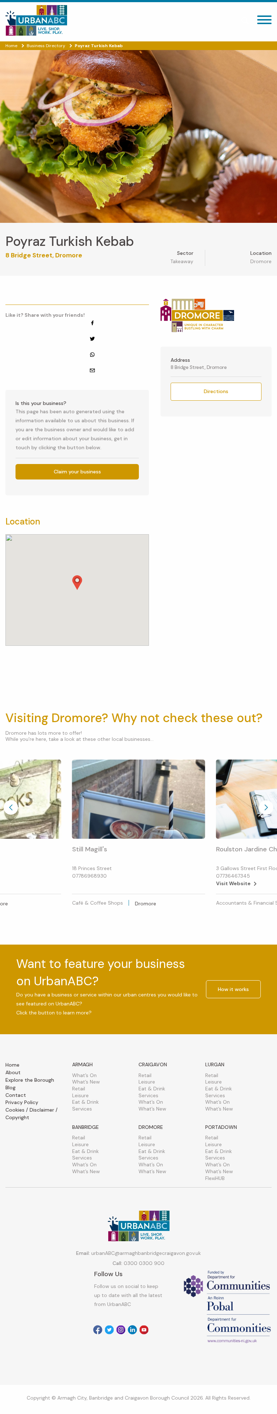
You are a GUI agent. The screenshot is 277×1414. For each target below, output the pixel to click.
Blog (10, 1087)
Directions (216, 391)
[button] (77, 582)
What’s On (84, 1075)
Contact (15, 1095)
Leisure (80, 1095)
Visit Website (233, 883)
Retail (78, 1088)
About (13, 1072)
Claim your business (77, 471)
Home (12, 1065)
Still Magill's (89, 849)
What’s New (86, 1081)
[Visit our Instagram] (120, 1329)
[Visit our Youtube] (144, 1329)
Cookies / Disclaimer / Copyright (31, 1114)
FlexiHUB (215, 1178)
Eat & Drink (85, 1102)
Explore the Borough (29, 1080)
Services (82, 1108)
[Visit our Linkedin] (132, 1329)
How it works (233, 989)
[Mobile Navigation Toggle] (264, 21)
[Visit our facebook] (97, 1329)
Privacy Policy (21, 1102)
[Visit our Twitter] (109, 1329)
